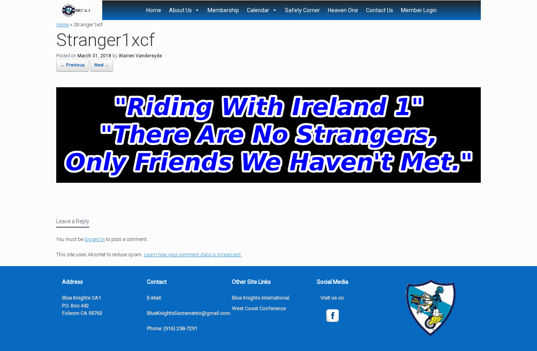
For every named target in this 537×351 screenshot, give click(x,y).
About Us (180, 10)
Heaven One (343, 10)
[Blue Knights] (76, 10)
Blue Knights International (260, 298)
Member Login (419, 10)
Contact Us (379, 10)
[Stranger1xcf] (268, 180)
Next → (101, 65)
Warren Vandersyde (140, 56)
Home (153, 10)
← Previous (73, 65)
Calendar (258, 10)
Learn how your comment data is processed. (193, 254)
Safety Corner (302, 10)
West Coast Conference (259, 308)
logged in (95, 239)
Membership (223, 10)
